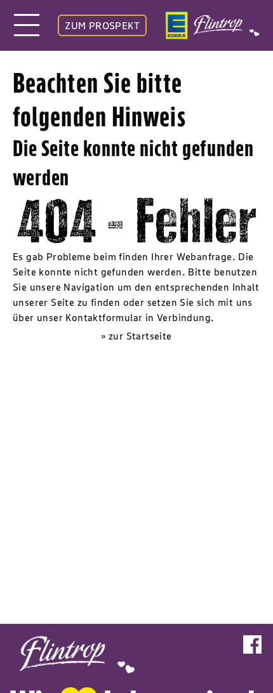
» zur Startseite (136, 335)
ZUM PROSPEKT (102, 25)
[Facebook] (252, 651)
